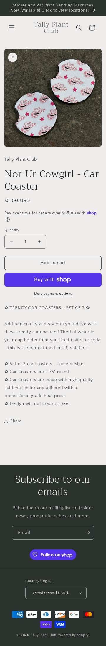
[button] (11, 27)
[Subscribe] (87, 533)
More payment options (53, 294)
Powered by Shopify (73, 635)
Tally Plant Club (43, 635)
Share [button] (15, 421)
